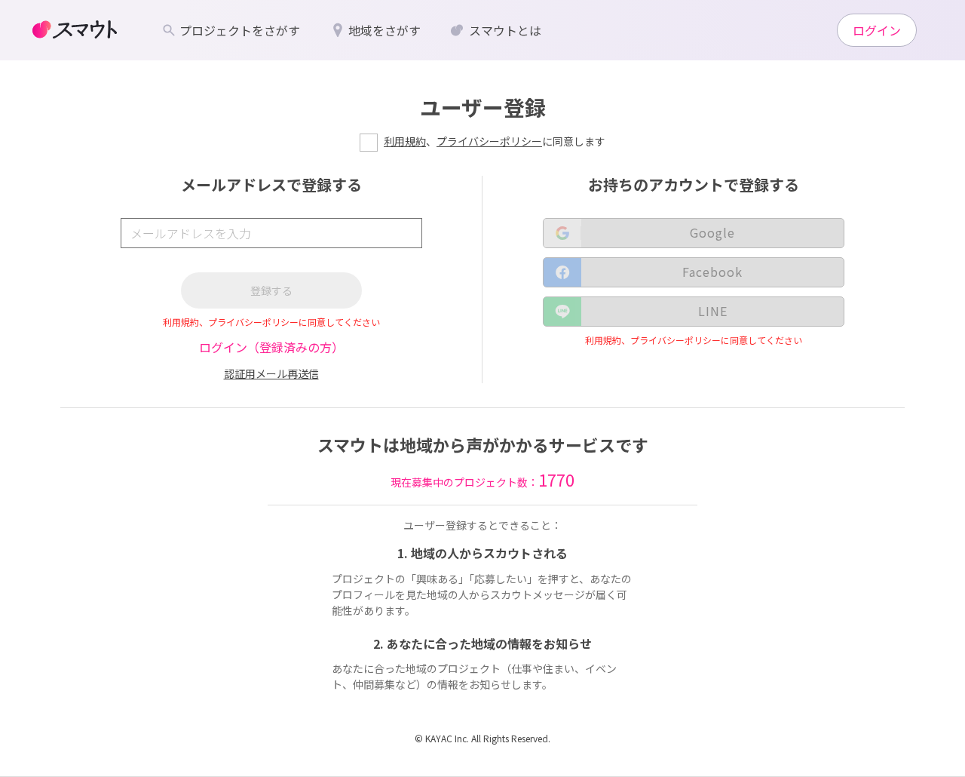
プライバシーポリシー (489, 141)
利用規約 (405, 141)
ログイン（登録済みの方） (271, 347)
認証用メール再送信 (271, 373)
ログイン (877, 30)
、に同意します (494, 141)
